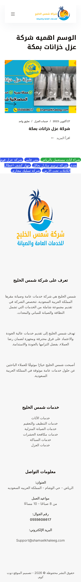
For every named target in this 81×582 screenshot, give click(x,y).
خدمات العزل (41, 121)
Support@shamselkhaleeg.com (40, 540)
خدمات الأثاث (40, 418)
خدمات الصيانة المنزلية (40, 429)
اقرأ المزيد (61, 138)
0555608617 (40, 519)
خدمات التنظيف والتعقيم (40, 423)
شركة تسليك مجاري (26, 171)
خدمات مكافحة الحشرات (40, 434)
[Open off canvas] (13, 14)
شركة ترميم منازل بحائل (50, 165)
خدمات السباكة (40, 440)
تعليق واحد (24, 121)
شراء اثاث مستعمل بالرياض (60, 160)
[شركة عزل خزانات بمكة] (40, 86)
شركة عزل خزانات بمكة (48, 128)
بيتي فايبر (31, 160)
